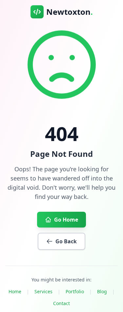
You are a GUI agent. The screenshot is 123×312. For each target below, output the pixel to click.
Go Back (66, 241)
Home (15, 291)
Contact (61, 303)
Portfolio (75, 291)
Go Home (66, 219)
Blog (102, 291)
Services (43, 291)
